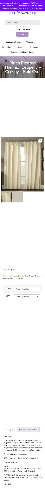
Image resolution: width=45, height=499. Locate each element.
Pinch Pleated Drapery (16, 276)
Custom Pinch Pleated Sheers (22, 52)
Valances (30, 42)
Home (5, 276)
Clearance (34, 47)
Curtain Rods (7, 47)
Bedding (21, 47)
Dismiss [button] (38, 8)
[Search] (37, 22)
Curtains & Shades (13, 42)
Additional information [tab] (28, 430)
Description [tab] (10, 430)
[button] (40, 141)
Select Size (7, 296)
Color (9, 288)
